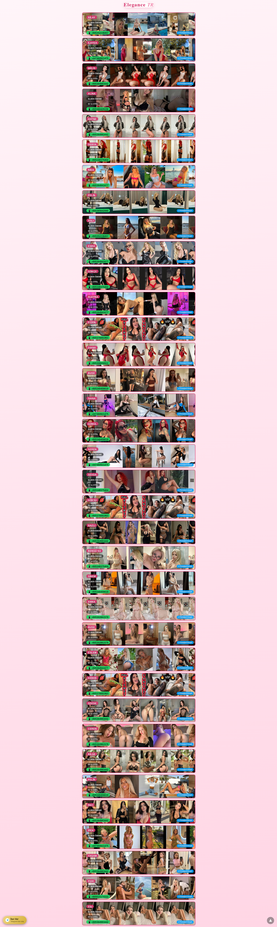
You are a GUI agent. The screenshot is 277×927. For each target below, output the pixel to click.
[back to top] (270, 920)
